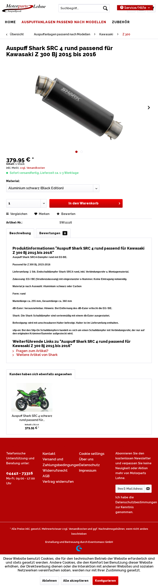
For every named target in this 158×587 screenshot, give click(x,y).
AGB (46, 476)
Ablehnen (49, 580)
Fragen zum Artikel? (31, 351)
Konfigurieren (105, 580)
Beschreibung (20, 233)
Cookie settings (91, 454)
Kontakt (49, 454)
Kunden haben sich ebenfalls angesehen (40, 374)
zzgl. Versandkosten (32, 167)
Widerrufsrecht (55, 470)
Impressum (87, 470)
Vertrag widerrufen (58, 482)
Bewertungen (52, 233)
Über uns (86, 459)
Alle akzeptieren (75, 580)
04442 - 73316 (19, 473)
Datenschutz (89, 465)
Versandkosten (78, 528)
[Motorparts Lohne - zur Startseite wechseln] (24, 9)
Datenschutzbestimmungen (136, 502)
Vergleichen (18, 214)
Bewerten (68, 214)
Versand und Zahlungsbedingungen (60, 462)
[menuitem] (84, 8)
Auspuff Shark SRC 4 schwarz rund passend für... (32, 418)
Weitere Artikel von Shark (36, 355)
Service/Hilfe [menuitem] (135, 8)
